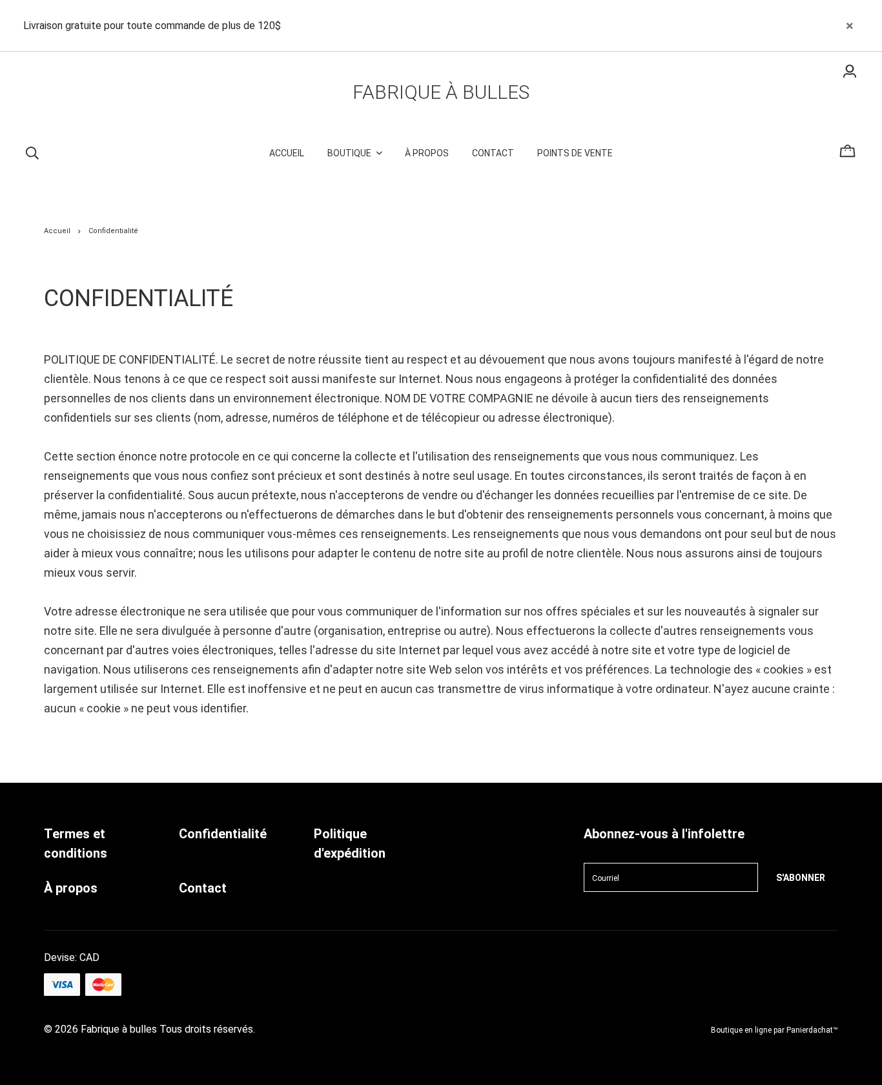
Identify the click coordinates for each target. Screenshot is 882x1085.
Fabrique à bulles (441, 92)
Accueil (57, 231)
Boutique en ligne (741, 1030)
